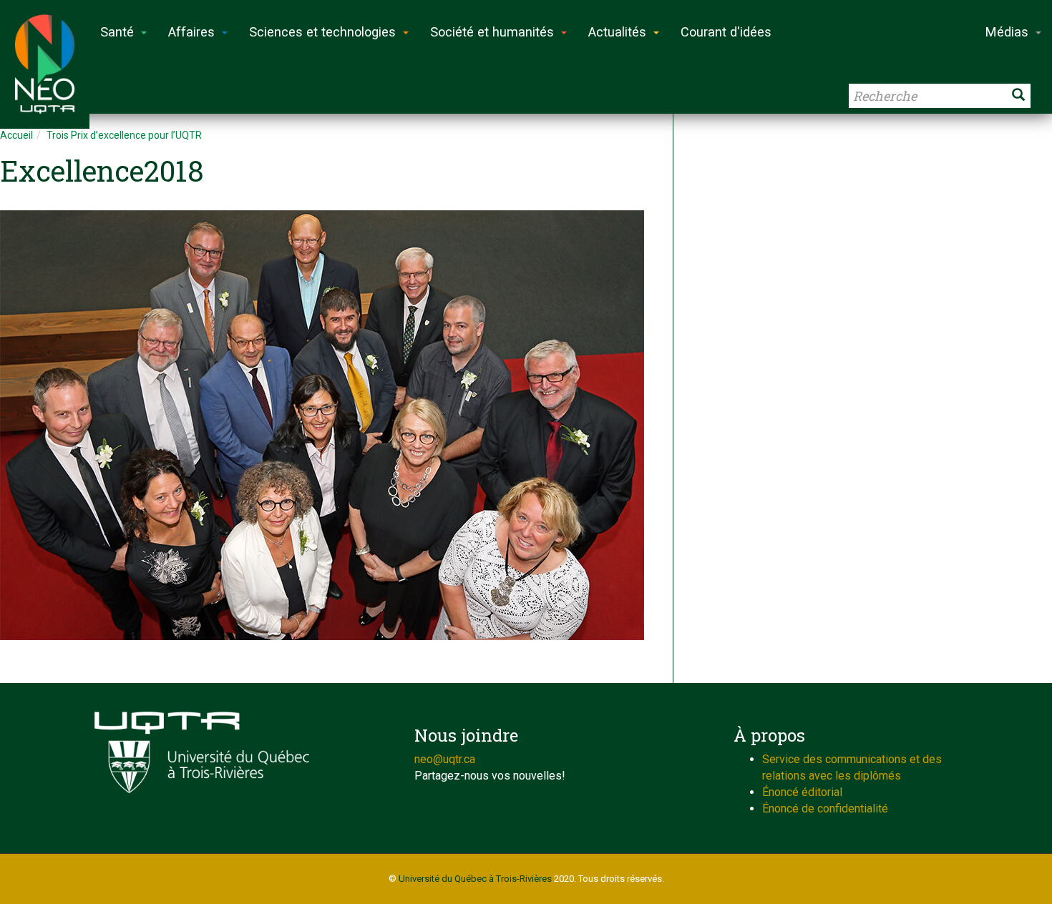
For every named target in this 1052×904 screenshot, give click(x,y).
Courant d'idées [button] (726, 31)
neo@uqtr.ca (444, 759)
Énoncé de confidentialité (825, 808)
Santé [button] (117, 31)
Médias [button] (1006, 31)
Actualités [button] (617, 31)
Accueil (16, 135)
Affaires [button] (191, 31)
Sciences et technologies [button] (322, 31)
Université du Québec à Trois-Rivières (475, 878)
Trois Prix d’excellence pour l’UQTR (124, 135)
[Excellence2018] (329, 425)
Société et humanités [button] (492, 31)
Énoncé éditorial (802, 792)
